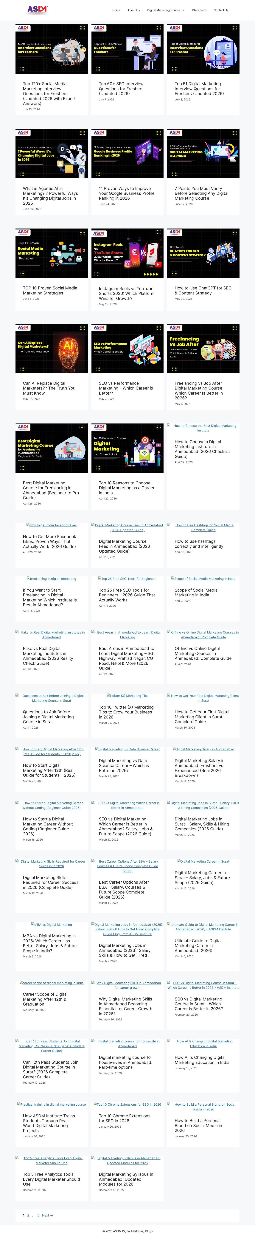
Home (116, 10)
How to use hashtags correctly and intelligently (199, 544)
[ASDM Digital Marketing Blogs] (37, 10)
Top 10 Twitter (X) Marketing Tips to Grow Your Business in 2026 (126, 712)
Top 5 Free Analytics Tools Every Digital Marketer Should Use (51, 1179)
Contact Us (221, 10)
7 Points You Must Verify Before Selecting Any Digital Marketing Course (201, 193)
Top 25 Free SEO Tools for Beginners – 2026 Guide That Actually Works (127, 595)
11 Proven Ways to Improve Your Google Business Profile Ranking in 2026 (127, 193)
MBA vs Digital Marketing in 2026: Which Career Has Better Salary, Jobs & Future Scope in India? (50, 943)
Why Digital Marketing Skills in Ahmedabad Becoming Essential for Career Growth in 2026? (125, 1006)
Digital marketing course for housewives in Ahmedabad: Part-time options (125, 1062)
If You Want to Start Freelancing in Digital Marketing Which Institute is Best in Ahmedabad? (50, 597)
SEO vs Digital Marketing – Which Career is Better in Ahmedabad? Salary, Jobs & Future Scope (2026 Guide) (126, 826)
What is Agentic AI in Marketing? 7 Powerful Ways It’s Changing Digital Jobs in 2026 (50, 196)
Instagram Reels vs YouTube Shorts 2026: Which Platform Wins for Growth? (127, 293)
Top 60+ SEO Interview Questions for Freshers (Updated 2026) (121, 88)
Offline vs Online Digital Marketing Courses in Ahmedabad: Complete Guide (203, 653)
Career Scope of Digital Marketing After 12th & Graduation (45, 999)
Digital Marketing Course (163, 10)
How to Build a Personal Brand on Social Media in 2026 (198, 1125)
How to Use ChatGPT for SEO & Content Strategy (203, 290)
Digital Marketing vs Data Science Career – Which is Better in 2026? (124, 765)
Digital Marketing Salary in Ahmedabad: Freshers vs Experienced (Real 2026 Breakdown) (200, 768)
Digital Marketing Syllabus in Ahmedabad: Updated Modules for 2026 (126, 1179)
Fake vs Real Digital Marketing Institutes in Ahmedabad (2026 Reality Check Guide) (48, 656)
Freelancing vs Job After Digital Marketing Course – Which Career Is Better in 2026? (200, 390)
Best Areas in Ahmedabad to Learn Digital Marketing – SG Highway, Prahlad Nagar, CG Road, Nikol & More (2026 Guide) (126, 658)
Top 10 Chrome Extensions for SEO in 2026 (124, 1118)
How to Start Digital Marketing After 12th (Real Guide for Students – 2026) (49, 770)
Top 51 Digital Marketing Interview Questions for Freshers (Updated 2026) (199, 88)
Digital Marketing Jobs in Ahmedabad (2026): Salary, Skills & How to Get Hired (125, 950)
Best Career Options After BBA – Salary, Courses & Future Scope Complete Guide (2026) (124, 889)
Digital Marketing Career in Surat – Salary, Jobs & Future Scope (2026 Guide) (202, 877)
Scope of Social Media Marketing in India (196, 592)
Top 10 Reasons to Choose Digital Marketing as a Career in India (127, 487)
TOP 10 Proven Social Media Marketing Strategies (50, 290)
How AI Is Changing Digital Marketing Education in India (202, 1060)
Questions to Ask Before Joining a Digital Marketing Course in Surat (48, 716)
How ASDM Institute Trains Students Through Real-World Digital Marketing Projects (49, 1123)
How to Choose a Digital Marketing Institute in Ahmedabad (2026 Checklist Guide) (202, 449)
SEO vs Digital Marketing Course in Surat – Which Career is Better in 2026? (199, 1004)
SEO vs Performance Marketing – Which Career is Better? (126, 388)
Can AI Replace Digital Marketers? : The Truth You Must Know (49, 388)
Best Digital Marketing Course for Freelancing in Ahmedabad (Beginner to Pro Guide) (51, 490)
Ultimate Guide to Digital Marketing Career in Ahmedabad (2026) (198, 945)
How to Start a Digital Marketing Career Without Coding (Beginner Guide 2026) (48, 826)
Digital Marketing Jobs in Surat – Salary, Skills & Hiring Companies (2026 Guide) (202, 824)
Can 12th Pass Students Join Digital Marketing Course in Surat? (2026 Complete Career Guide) (50, 1069)
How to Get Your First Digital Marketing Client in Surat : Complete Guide (202, 716)
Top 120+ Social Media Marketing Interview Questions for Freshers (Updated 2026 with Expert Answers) (49, 93)
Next (47, 1215)
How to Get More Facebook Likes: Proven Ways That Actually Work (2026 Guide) (49, 541)
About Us (134, 10)
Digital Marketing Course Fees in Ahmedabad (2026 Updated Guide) (124, 546)
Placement (199, 10)
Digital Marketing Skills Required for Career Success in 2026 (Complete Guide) (51, 882)
